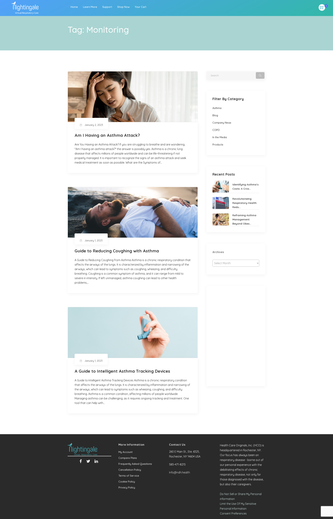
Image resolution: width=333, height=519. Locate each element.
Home (74, 7)
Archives (218, 252)
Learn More (90, 7)
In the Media (219, 137)
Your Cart (140, 7)
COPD (216, 130)
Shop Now (123, 7)
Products (217, 144)
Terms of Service (128, 475)
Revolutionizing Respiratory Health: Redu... (244, 203)
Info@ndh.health (179, 472)
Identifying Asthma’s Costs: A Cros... (245, 186)
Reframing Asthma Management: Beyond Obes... (244, 219)
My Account (125, 452)
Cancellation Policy (129, 469)
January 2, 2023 (93, 125)
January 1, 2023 (93, 240)
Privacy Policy (126, 487)
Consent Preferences (233, 513)
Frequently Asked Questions (135, 463)
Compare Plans (127, 458)
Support (107, 7)
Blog (215, 115)
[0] (322, 5)
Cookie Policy (126, 481)
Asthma (216, 108)
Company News (221, 122)
